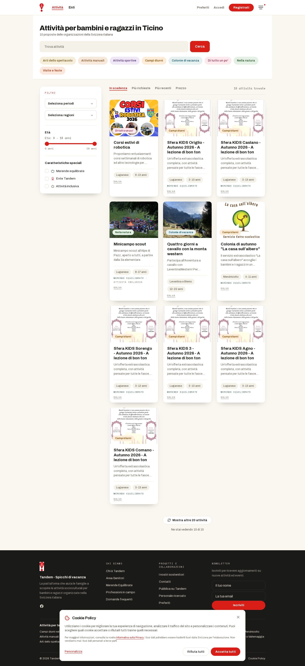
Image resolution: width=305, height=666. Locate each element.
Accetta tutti (225, 651)
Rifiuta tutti (195, 651)
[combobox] (114, 46)
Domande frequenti (119, 599)
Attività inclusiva (67, 186)
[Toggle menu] (260, 7)
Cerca (200, 46)
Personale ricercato (172, 595)
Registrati (241, 7)
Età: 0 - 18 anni (58, 138)
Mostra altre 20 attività (189, 520)
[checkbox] (47, 171)
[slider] (47, 144)
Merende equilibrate (70, 171)
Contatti (165, 581)
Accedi (219, 7)
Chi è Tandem (115, 571)
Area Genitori (115, 578)
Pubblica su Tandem (172, 588)
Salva (118, 181)
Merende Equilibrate (119, 585)
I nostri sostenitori (171, 574)
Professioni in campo (120, 592)
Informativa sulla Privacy (130, 637)
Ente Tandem (66, 178)
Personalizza (73, 651)
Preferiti (203, 7)
